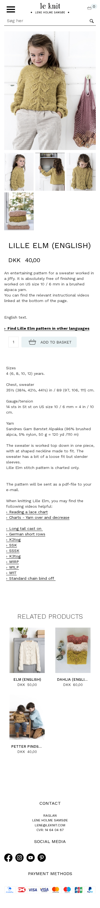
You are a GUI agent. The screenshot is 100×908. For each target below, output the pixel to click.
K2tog (15, 539)
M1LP (14, 567)
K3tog (15, 556)
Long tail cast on (26, 528)
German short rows (27, 534)
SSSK (14, 550)
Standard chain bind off (32, 578)
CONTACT (50, 803)
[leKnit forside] (50, 8)
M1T (13, 573)
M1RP (14, 561)
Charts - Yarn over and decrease (39, 517)
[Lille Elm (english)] (50, 90)
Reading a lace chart (28, 512)
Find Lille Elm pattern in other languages (48, 328)
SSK (13, 545)
